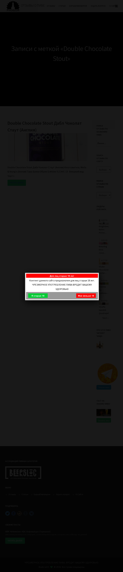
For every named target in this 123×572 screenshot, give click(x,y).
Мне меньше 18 (86, 295)
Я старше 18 (38, 295)
